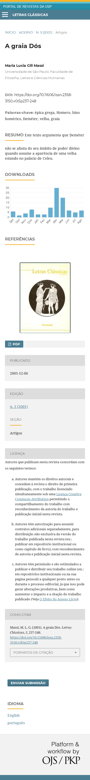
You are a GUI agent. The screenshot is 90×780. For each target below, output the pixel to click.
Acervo (26, 32)
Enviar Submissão (28, 683)
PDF (16, 344)
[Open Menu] (5, 15)
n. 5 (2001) (44, 32)
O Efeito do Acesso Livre (58, 599)
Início (10, 32)
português (16, 722)
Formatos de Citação (33, 652)
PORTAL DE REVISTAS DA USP (27, 7)
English (14, 715)
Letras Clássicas (30, 15)
